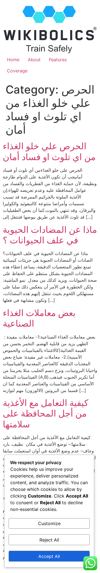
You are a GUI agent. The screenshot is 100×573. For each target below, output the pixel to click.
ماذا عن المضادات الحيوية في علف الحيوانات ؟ (50, 235)
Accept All (49, 556)
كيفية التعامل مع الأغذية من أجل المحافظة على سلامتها (45, 413)
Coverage (17, 71)
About (34, 59)
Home (13, 59)
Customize (49, 523)
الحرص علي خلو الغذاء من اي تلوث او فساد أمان (49, 151)
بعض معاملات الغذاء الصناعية (39, 318)
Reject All (49, 540)
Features (58, 59)
